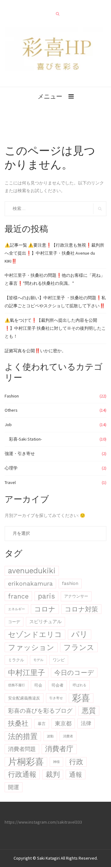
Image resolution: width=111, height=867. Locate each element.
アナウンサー (76, 596)
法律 (86, 723)
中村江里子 (26, 672)
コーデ (14, 621)
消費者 (68, 736)
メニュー (50, 96)
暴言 (42, 723)
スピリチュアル (45, 621)
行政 (76, 762)
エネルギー (16, 609)
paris (46, 596)
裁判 (53, 774)
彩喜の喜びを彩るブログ (40, 710)
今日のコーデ (74, 672)
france (18, 596)
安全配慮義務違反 (24, 698)
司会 (38, 685)
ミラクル (16, 660)
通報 (75, 774)
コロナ (45, 609)
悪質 (89, 710)
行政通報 (22, 774)
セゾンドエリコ (35, 634)
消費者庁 (59, 749)
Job (8, 424)
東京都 (63, 723)
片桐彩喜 (26, 762)
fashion (70, 583)
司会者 (57, 685)
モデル (38, 660)
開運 (13, 787)
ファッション (31, 647)
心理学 (11, 468)
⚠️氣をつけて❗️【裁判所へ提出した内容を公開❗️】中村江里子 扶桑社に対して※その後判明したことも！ (55, 328)
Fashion (12, 396)
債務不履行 (16, 685)
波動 (50, 736)
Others (11, 410)
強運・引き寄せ (20, 453)
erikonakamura (30, 583)
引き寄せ (56, 698)
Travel (10, 482)
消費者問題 (22, 749)
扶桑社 (18, 723)
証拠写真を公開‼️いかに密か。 (35, 350)
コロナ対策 (81, 609)
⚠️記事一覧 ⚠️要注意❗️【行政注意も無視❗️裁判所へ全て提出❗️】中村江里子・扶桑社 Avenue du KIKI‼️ (54, 253)
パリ (79, 634)
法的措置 (23, 736)
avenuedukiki (32, 570)
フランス (79, 647)
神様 (56, 762)
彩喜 (81, 698)
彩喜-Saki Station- (25, 439)
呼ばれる (79, 685)
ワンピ (59, 660)
